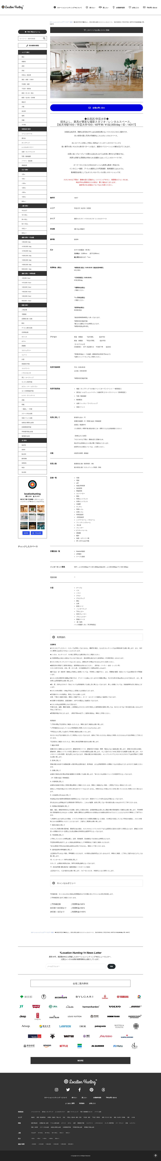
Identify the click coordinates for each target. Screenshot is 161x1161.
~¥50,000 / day (26, 242)
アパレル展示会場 (27, 328)
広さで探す (25, 170)
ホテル (24, 341)
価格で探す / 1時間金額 (28, 273)
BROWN (24, 458)
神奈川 (24, 102)
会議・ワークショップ (72, 1111)
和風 (23, 404)
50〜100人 (25, 224)
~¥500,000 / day (26, 264)
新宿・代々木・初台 (28, 93)
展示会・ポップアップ (47, 1111)
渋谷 (23, 70)
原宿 (23, 66)
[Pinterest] (91, 1089)
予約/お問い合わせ (111, 1097)
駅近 (23, 323)
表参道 (24, 61)
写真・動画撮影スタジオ (86, 1111)
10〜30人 (24, 215)
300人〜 (24, 233)
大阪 (23, 106)
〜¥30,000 (55, 1144)
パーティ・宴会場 (27, 161)
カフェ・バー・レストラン (29, 386)
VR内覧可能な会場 (27, 431)
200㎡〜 (57, 1138)
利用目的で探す (26, 129)
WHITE (24, 445)
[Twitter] (68, 1089)
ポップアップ (26, 143)
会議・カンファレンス (28, 152)
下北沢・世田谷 (26, 88)
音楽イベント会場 (27, 418)
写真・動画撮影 (26, 156)
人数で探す (25, 206)
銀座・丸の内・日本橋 (28, 97)
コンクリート (26, 368)
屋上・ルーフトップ (28, 377)
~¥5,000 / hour (26, 278)
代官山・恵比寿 (26, 75)
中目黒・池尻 (26, 84)
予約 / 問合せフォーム (33, 32)
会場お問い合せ (98, 107)
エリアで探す (26, 52)
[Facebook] (79, 1089)
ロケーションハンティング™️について (55, 1097)
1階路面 (24, 314)
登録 (111, 966)
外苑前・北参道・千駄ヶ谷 (54, 1117)
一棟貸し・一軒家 (27, 409)
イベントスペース (27, 134)
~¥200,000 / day (26, 255)
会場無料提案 (97, 1097)
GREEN (24, 463)
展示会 (24, 138)
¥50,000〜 (70, 1144)
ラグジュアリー (26, 350)
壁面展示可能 (26, 364)
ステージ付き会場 (27, 413)
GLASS (24, 472)
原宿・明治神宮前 (41, 1117)
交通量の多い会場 (27, 319)
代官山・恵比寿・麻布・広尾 (74, 1117)
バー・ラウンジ (119, 1123)
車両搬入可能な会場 (89, 1127)
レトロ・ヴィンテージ (28, 395)
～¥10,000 (40, 1144)
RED (23, 467)
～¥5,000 (33, 1144)
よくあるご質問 (69, 1103)
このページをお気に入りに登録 (97, 30)
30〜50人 (24, 219)
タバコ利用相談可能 (28, 391)
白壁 (23, 359)
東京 (71, 22)
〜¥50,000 (63, 1144)
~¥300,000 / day (26, 260)
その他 (24, 124)
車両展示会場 (26, 436)
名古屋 (24, 111)
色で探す (24, 440)
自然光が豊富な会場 (28, 422)
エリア (67, 22)
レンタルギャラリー (28, 147)
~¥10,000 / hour (26, 282)
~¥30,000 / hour (26, 291)
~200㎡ (24, 188)
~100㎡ (24, 183)
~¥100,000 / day (26, 246)
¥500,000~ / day (26, 269)
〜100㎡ (44, 1138)
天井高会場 (25, 332)
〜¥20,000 (48, 1144)
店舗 (23, 400)
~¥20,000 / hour (26, 287)
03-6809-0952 (34, 45)
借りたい (74, 1097)
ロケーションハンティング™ (57, 22)
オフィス (24, 337)
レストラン (132, 1123)
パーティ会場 (98, 1111)
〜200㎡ (51, 1138)
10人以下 (24, 210)
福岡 (23, 115)
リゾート (24, 355)
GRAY (23, 449)
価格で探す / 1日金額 (28, 237)
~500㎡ (24, 197)
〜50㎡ (38, 1138)
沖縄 (23, 120)
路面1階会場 (34, 1123)
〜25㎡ (33, 1138)
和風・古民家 (34, 1127)
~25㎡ (23, 174)
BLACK (24, 454)
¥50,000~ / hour (26, 301)
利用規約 (81, 1103)
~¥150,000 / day (26, 251)
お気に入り (92, 1103)
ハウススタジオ (26, 373)
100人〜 (24, 228)
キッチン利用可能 (27, 382)
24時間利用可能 (26, 427)
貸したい (84, 1097)
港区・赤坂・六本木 (28, 79)
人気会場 (24, 310)
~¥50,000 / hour (26, 296)
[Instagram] (56, 1089)
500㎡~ (24, 201)
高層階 (24, 346)
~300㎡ (24, 192)
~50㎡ (23, 179)
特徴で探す (25, 305)
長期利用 (24, 165)
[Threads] (103, 1089)
